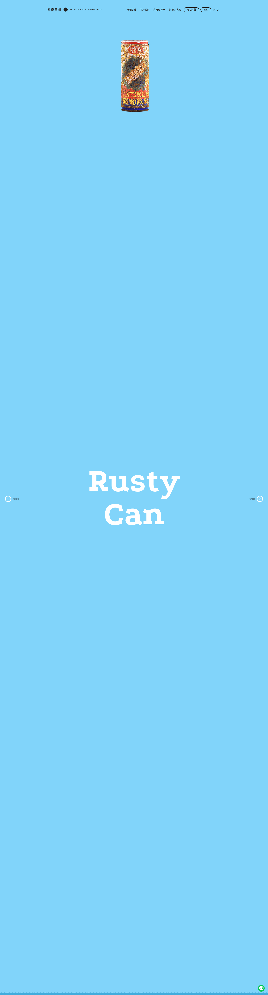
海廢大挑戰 (175, 10)
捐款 (205, 10)
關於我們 (144, 10)
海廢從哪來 (159, 10)
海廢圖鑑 (131, 10)
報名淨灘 (191, 10)
